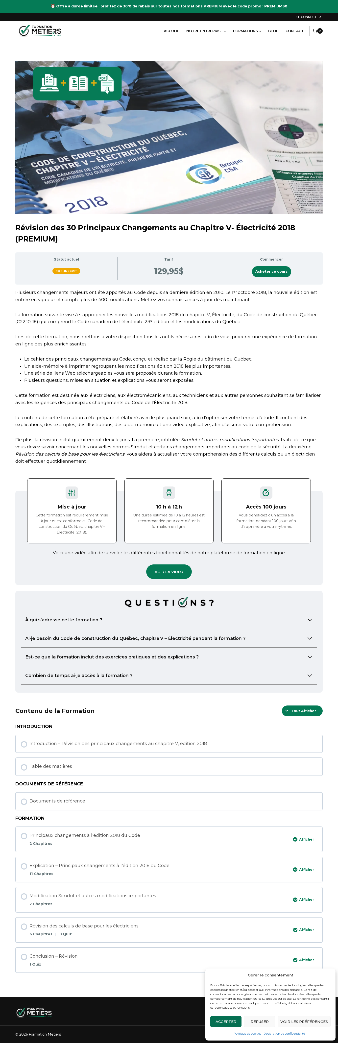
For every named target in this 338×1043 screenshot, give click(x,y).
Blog (273, 31)
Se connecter (308, 17)
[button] (169, 571)
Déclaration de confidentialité (284, 1033)
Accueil (171, 31)
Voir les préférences (304, 1021)
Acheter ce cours (271, 271)
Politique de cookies (247, 1033)
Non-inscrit (66, 271)
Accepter (226, 1021)
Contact (295, 31)
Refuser (260, 1021)
